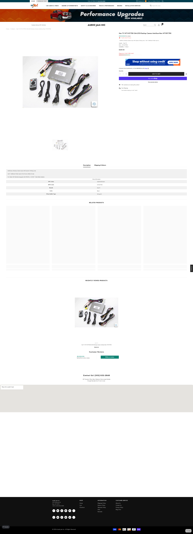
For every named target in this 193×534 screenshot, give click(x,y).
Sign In (149, 1)
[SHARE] (185, 74)
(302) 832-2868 (101, 1)
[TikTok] (65, 510)
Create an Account (156, 1)
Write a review (109, 357)
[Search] (156, 5)
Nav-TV (125, 43)
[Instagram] (57, 510)
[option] (60, 82)
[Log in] (159, 25)
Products (13, 29)
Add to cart (156, 74)
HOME (33, 1)
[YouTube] (69, 510)
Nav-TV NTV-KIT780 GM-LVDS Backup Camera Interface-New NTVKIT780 (96, 345)
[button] (122, 36)
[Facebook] (53, 510)
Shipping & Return (100, 165)
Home (7, 29)
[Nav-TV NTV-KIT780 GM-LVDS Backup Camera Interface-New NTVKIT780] (96, 312)
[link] (28, 267)
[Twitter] (73, 510)
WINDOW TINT (42, 1)
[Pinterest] (61, 510)
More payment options (153, 82)
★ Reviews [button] (191, 268)
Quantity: (121, 71)
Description (87, 165)
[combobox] (156, 5)
